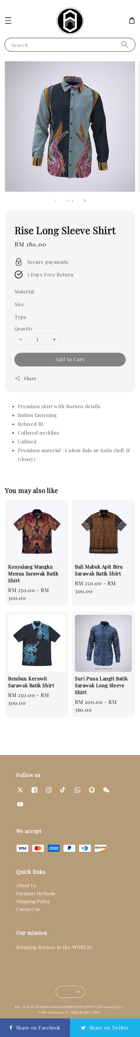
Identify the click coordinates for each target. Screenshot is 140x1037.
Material (24, 291)
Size (19, 304)
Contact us (28, 909)
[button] (8, 20)
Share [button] (30, 378)
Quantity (24, 328)
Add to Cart (70, 359)
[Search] (124, 44)
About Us (26, 885)
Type (20, 317)
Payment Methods (35, 893)
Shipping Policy (33, 901)
